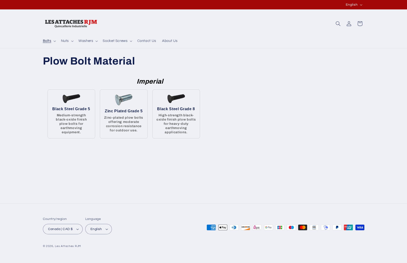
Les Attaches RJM (68, 246)
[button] (49, 41)
